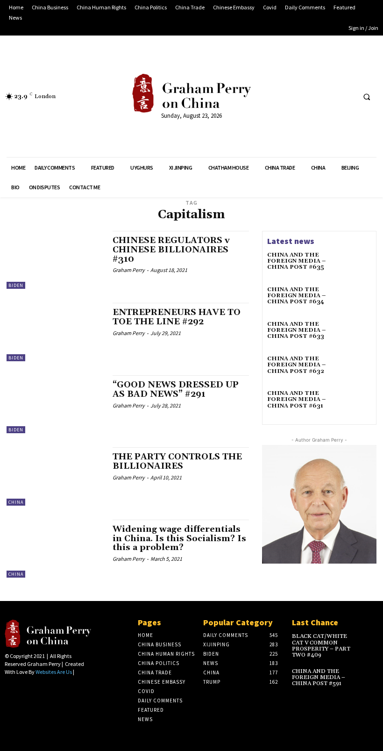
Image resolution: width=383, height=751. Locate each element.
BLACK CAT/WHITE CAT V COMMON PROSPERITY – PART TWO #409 (321, 645)
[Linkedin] (294, 96)
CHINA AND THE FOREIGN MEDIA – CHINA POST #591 (318, 677)
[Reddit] (311, 96)
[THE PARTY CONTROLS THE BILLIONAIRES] (55, 476)
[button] (366, 96)
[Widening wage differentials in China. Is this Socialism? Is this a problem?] (55, 549)
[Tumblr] (329, 96)
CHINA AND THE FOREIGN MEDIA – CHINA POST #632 (296, 364)
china (15, 502)
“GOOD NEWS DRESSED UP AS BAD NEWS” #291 (176, 389)
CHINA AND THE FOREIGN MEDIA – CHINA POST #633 (296, 330)
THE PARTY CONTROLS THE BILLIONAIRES (177, 461)
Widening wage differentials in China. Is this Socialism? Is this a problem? (179, 538)
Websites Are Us (53, 671)
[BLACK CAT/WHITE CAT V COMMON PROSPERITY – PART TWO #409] (369, 640)
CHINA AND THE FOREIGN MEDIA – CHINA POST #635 (296, 261)
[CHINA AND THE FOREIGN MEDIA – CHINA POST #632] (357, 369)
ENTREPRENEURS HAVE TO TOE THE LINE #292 (177, 317)
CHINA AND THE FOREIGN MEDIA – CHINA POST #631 (296, 399)
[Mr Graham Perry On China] (191, 93)
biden (15, 285)
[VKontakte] (346, 96)
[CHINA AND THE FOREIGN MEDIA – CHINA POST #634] (357, 300)
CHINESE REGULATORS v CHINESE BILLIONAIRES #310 (171, 250)
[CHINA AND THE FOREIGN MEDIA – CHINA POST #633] (357, 334)
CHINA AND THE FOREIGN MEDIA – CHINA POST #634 (296, 295)
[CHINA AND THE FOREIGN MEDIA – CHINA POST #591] (369, 675)
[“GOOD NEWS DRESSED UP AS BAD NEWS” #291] (55, 404)
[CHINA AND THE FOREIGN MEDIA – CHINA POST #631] (357, 403)
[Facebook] (276, 96)
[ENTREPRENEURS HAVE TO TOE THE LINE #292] (55, 332)
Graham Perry (129, 269)
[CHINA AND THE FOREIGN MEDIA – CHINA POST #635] (357, 265)
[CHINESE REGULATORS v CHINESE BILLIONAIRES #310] (55, 260)
